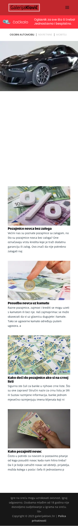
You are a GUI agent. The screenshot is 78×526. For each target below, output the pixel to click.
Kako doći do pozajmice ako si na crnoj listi (38, 380)
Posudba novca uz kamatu (28, 303)
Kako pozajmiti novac (25, 452)
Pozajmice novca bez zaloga (30, 229)
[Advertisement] (39, 133)
